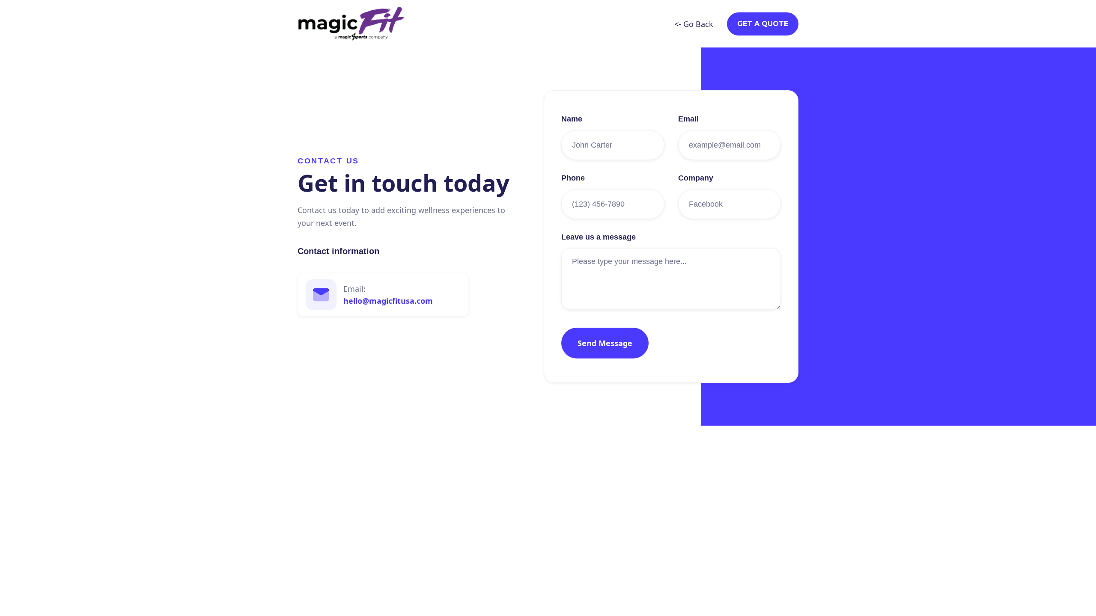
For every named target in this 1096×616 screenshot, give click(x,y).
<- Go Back (693, 24)
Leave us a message (598, 237)
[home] (351, 23)
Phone (573, 178)
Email (688, 119)
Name (571, 119)
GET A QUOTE (762, 24)
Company (695, 178)
